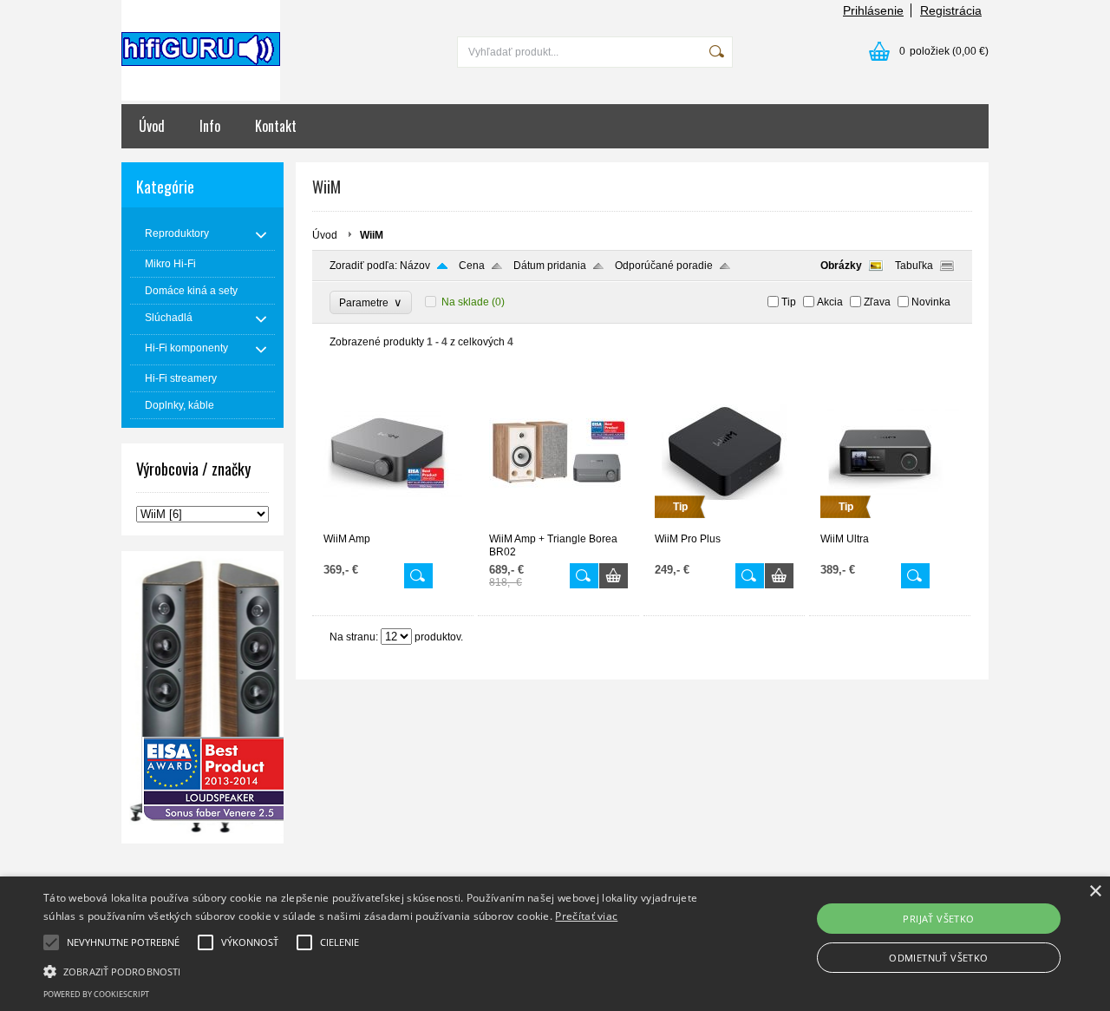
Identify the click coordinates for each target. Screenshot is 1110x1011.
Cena (472, 265)
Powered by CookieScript (96, 994)
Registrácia (951, 10)
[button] (375, 970)
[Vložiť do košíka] (613, 575)
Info (209, 125)
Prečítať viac (586, 916)
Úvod (152, 125)
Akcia (830, 302)
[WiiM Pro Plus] (724, 525)
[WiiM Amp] (392, 525)
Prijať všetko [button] (938, 918)
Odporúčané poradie (664, 265)
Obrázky (841, 265)
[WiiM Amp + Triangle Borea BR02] (558, 525)
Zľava (877, 302)
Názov (415, 265)
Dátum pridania (549, 265)
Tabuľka (914, 265)
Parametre (370, 302)
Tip (788, 302)
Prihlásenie (873, 10)
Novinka (930, 302)
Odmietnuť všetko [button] (938, 957)
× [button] (1094, 891)
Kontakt (276, 125)
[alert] (555, 943)
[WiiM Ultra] (889, 525)
